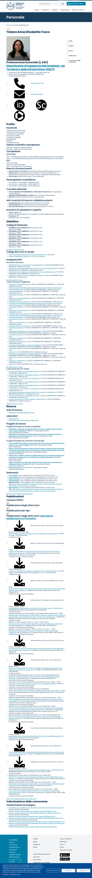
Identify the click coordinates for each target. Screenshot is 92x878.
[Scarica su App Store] (65, 855)
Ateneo (36, 10)
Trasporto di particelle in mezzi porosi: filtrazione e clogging (26, 275)
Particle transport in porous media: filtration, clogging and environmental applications (33, 268)
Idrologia (11, 352)
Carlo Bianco (17, 811)
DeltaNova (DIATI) (14, 418)
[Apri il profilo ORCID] (20, 105)
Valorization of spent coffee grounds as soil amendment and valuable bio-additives (32, 683)
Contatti (35, 839)
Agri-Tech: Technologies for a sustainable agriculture (24, 371)
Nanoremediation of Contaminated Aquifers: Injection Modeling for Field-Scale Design (33, 533)
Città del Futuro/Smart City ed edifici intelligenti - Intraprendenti (26, 399)
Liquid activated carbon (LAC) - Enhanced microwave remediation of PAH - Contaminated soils (35, 770)
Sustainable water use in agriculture (19, 301)
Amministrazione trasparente (41, 854)
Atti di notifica (37, 859)
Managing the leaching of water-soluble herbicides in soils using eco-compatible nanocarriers (35, 736)
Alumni (62, 847)
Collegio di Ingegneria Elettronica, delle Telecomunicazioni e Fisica (27, 254)
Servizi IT (62, 844)
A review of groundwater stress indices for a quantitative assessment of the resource (33, 571)
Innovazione (65, 10)
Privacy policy (5, 874)
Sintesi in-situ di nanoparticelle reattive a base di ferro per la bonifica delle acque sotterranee (35, 624)
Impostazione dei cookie (54, 870)
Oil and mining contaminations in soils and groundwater (24, 331)
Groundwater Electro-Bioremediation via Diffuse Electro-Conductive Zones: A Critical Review (35, 608)
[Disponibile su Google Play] (65, 859)
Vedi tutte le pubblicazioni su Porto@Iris (29, 517)
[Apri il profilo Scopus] (41, 105)
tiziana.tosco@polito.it (37, 94)
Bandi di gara (63, 841)
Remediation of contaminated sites (19, 284)
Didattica (45, 10)
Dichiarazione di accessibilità (41, 862)
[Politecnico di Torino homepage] (15, 6)
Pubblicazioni (72, 55)
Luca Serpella (35, 811)
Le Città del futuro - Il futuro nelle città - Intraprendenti (24, 378)
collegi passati (15, 249)
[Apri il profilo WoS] (19, 116)
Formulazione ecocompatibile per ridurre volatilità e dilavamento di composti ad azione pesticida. (36, 807)
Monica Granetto (26, 811)
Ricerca (55, 10)
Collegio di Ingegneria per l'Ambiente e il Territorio (23, 256)
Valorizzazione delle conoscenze (74, 61)
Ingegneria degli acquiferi (16, 291)
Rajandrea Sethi (33, 816)
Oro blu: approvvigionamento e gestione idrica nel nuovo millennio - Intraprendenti (32, 392)
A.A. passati (14, 280)
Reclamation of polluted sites (17, 322)
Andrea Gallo (25, 816)
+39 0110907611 (35, 83)
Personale (12, 25)
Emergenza (36, 844)
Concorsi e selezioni (65, 839)
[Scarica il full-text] (19, 525)
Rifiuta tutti (68, 870)
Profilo (71, 41)
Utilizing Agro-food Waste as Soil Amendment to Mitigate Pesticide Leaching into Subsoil (34, 690)
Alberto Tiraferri (42, 821)
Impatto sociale (77, 10)
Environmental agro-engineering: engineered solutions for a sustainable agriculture (32, 272)
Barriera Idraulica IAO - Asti (17, 467)
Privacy (35, 847)
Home (7, 25)
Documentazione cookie (15, 874)
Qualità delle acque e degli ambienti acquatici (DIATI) (23, 420)
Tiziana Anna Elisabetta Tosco (47, 811)
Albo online (36, 857)
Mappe (35, 841)
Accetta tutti (83, 870)
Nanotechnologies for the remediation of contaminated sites (26, 265)
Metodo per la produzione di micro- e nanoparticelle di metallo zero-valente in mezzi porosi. (35, 813)
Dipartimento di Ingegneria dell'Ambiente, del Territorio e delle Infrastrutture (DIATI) (35, 67)
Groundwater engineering (16, 294)
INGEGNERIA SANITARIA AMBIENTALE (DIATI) (22, 412)
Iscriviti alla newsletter (66, 850)
